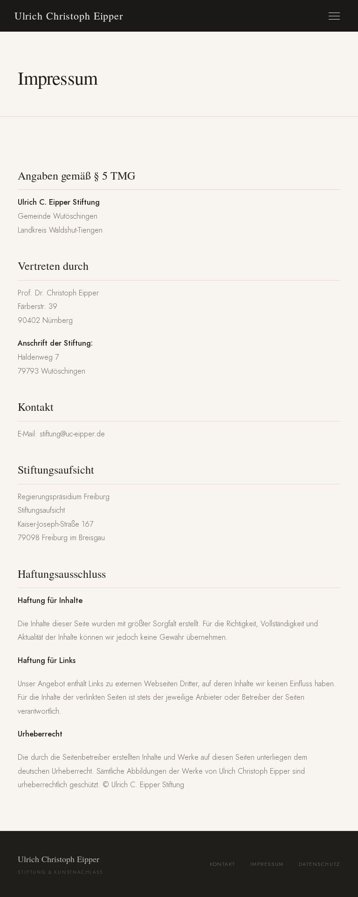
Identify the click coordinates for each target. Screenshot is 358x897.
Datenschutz (319, 864)
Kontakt (222, 864)
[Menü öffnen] (334, 16)
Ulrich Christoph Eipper (68, 15)
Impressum (267, 864)
